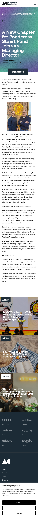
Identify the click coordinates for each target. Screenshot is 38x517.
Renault (4, 149)
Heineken (11, 149)
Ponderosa (13, 89)
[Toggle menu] (35, 3)
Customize (19, 508)
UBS (24, 149)
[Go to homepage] (9, 3)
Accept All (19, 502)
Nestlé (17, 149)
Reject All (19, 513)
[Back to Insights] (19, 21)
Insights (8, 14)
